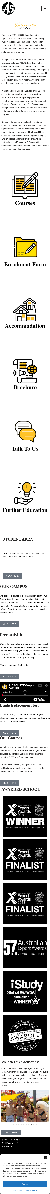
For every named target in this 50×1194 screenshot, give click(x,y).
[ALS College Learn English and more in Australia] (8, 8)
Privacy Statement (30, 1190)
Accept (25, 1184)
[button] (45, 1157)
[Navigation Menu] (44, 8)
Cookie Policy (17, 1190)
